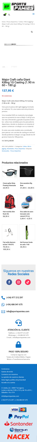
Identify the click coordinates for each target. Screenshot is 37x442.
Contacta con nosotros (9, 374)
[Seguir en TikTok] (28, 282)
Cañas (21, 22)
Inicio (3, 22)
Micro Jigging (28, 22)
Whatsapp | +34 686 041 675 (18, 335)
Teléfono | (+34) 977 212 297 (18, 333)
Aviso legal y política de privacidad (13, 380)
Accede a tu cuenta (8, 383)
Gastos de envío (7, 372)
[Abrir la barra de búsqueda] (9, 14)
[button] (32, 32)
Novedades (10, 149)
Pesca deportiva (12, 22)
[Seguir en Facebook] (9, 282)
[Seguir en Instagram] (18, 282)
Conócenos (5, 369)
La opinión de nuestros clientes (12, 377)
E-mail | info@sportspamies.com (18, 337)
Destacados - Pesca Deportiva (11, 151)
